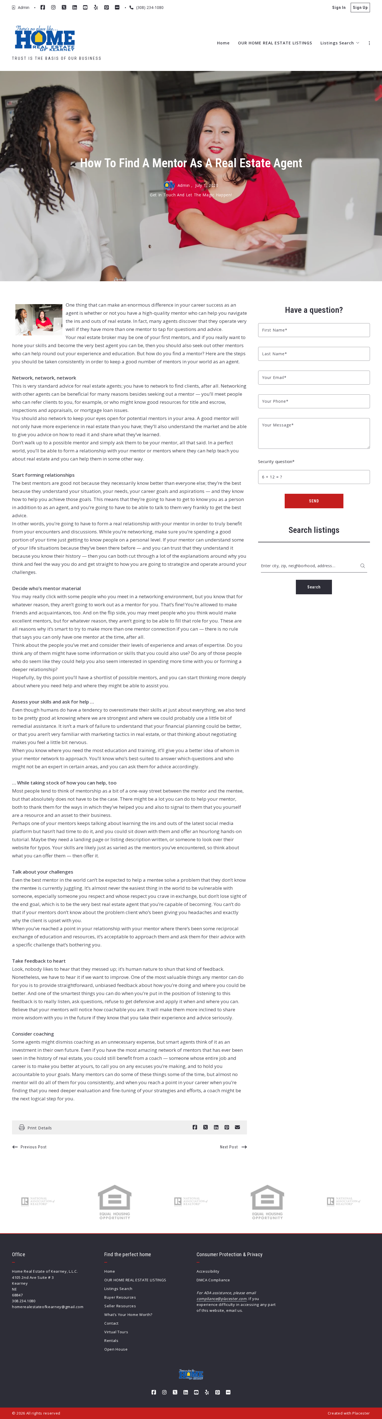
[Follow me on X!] (64, 7)
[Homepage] (45, 39)
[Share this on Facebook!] (194, 1127)
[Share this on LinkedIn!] (216, 1127)
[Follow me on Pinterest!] (106, 7)
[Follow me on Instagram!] (53, 7)
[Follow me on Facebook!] (42, 7)
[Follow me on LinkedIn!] (74, 7)
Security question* (276, 461)
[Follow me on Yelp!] (95, 7)
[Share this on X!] (205, 1127)
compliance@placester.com (222, 1298)
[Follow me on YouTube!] (85, 7)
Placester (361, 1413)
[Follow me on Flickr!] (117, 7)
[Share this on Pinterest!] (226, 1127)
